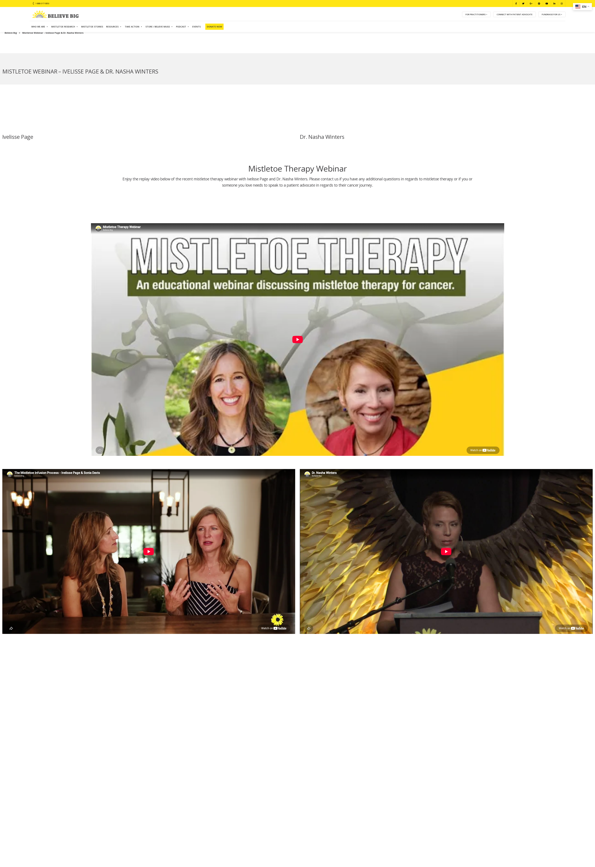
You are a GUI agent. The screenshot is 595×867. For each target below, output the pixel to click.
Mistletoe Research (63, 26)
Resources (112, 26)
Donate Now (214, 26)
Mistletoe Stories (92, 26)
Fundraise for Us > (552, 14)
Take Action (132, 26)
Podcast (181, 26)
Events (196, 26)
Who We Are (38, 26)
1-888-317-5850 (42, 3)
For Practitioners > (476, 14)
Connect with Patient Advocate (514, 14)
